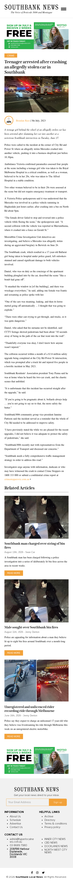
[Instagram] (37, 873)
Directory (49, 820)
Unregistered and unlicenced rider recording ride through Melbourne (29, 709)
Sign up (58, 802)
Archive (48, 816)
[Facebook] (32, 873)
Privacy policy (52, 827)
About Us (15, 816)
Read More (13, 573)
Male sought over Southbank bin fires (31, 627)
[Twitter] (43, 873)
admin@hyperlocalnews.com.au (22, 840)
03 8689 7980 (18, 845)
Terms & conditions (55, 823)
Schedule (15, 820)
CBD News (50, 842)
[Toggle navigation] (64, 9)
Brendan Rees (23, 120)
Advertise (15, 823)
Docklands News (56, 846)
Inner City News (55, 839)
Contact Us (16, 827)
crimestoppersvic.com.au (16, 479)
